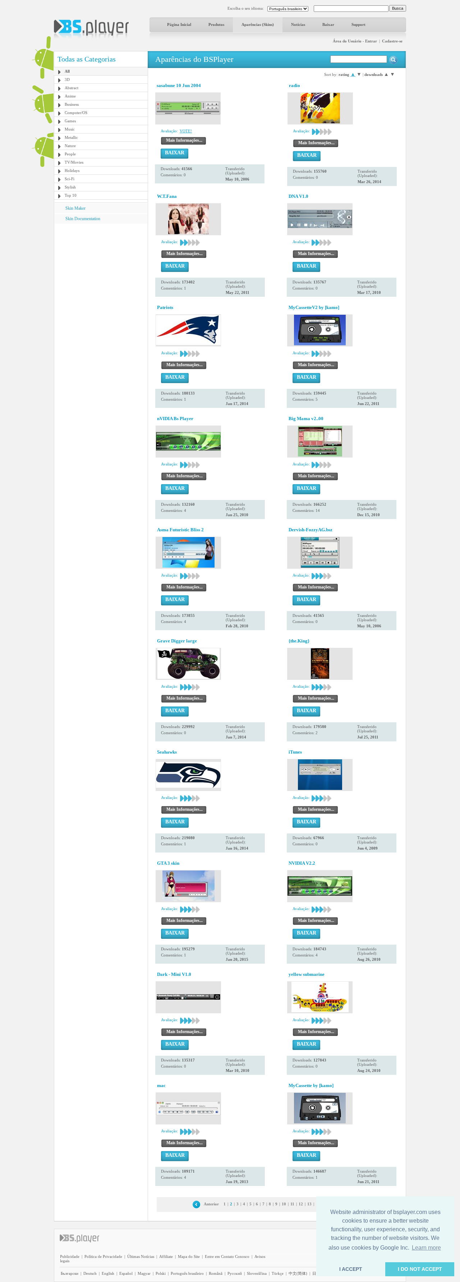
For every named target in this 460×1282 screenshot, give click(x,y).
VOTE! (186, 131)
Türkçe (278, 1273)
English (108, 1273)
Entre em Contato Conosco (227, 1256)
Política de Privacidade (103, 1256)
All (67, 71)
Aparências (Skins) (258, 24)
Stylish (70, 187)
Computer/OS (76, 112)
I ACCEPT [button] (350, 1269)
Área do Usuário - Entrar (355, 41)
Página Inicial (179, 24)
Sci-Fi (69, 179)
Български (69, 1273)
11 (292, 1204)
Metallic (71, 137)
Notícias (298, 24)
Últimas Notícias (140, 1256)
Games (70, 121)
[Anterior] (196, 1204)
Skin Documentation (82, 218)
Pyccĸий (234, 1273)
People (70, 154)
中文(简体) (298, 1273)
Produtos (216, 24)
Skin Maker (75, 208)
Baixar (328, 24)
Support (358, 24)
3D (67, 79)
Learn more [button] (426, 1248)
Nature (70, 146)
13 (309, 1204)
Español (126, 1273)
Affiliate (166, 1256)
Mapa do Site (189, 1256)
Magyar (144, 1273)
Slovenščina (257, 1273)
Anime (70, 96)
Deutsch (90, 1273)
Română (215, 1273)
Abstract (71, 88)
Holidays (72, 170)
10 (284, 1204)
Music (70, 129)
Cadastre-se (392, 41)
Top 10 (71, 195)
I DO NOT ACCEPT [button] (420, 1269)
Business (72, 104)
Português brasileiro (187, 1273)
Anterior (211, 1204)
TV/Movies (74, 162)
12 (301, 1204)
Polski (161, 1273)
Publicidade (69, 1256)
